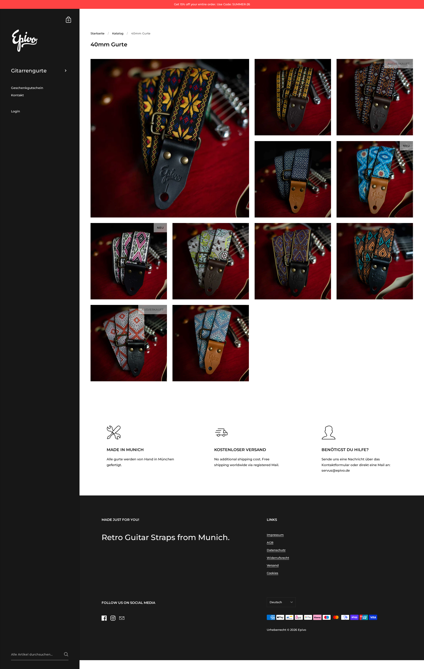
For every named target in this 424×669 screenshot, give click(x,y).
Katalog (117, 33)
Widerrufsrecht (278, 557)
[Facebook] (104, 618)
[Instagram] (112, 618)
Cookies (272, 573)
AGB (270, 542)
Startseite (97, 33)
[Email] (121, 618)
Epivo (302, 629)
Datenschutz (276, 550)
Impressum (275, 535)
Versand (273, 565)
